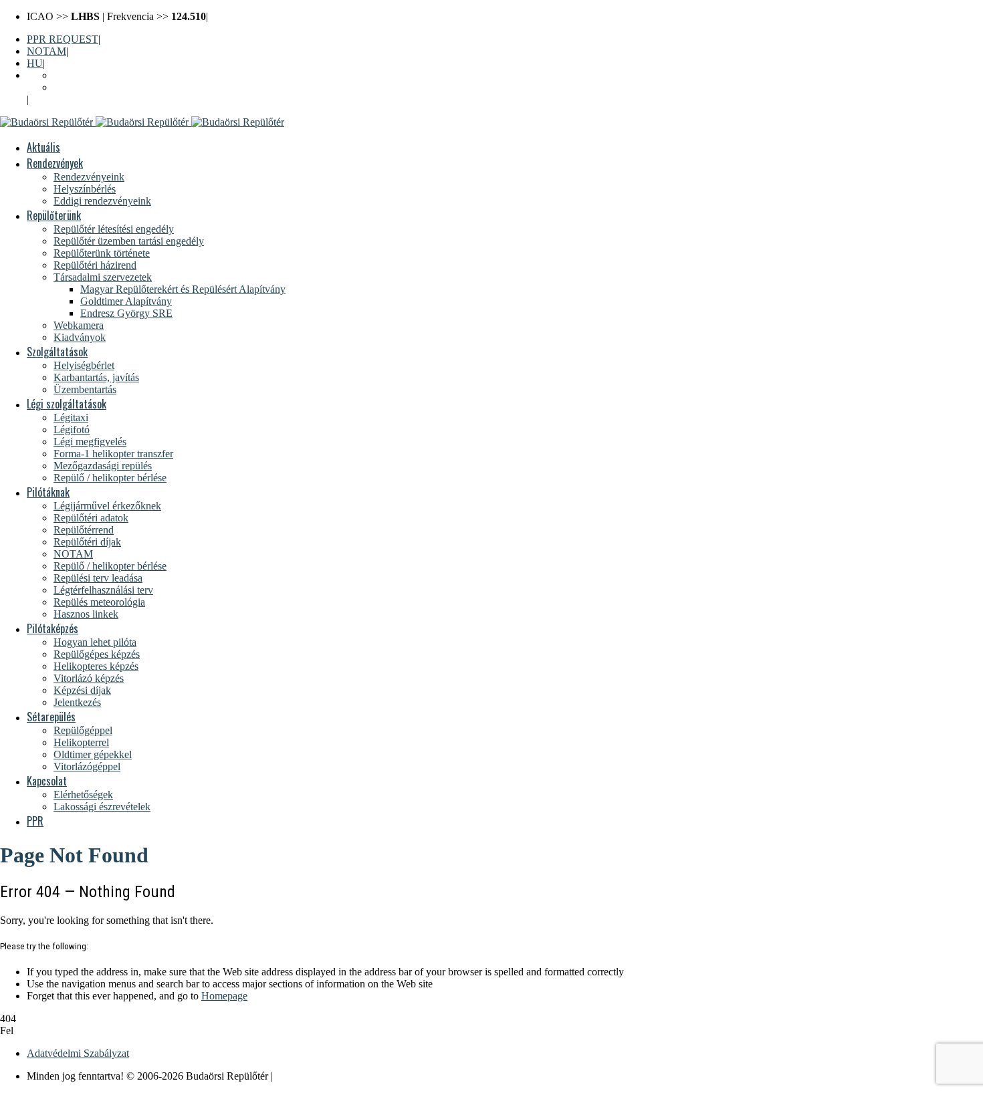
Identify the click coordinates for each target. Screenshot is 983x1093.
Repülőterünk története (101, 253)
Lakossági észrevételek (101, 806)
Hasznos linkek (85, 614)
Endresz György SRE (126, 313)
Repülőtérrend (83, 529)
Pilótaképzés (52, 628)
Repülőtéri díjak (87, 542)
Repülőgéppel (82, 730)
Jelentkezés (77, 702)
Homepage (224, 995)
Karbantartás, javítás (96, 377)
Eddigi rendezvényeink (102, 201)
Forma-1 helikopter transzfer (113, 453)
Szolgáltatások (57, 352)
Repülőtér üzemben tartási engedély (128, 241)
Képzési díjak (82, 690)
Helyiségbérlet (83, 365)
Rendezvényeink (88, 177)
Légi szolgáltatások (66, 404)
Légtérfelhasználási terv (103, 590)
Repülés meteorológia (99, 602)
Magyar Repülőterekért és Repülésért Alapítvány (183, 289)
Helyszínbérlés (84, 189)
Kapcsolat (47, 781)
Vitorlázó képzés (88, 678)
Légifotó (71, 429)
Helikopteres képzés (95, 666)
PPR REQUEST (62, 39)
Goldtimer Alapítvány (126, 301)
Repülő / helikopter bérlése (110, 477)
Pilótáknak (48, 492)
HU (35, 63)
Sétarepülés (51, 717)
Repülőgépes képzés (96, 654)
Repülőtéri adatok (90, 517)
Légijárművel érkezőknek (107, 505)
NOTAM (46, 51)
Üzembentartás (84, 389)
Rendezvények (55, 163)
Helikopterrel (81, 742)
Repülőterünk (54, 215)
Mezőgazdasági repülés (102, 465)
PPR (35, 821)
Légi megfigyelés (89, 441)
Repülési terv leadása (97, 578)
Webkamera (78, 325)
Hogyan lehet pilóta (94, 642)
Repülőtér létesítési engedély (113, 229)
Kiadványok (79, 337)
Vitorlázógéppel (86, 766)
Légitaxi (70, 417)
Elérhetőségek (83, 794)
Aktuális (43, 147)
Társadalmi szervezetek (102, 277)
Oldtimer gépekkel (92, 754)
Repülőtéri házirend (94, 265)
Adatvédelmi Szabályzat (78, 1053)
